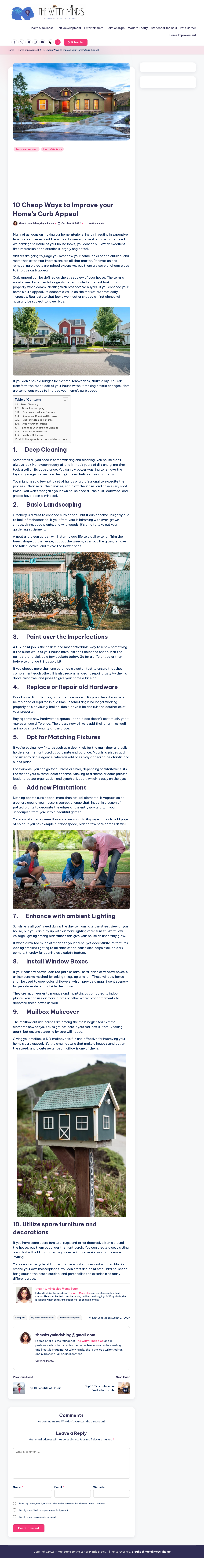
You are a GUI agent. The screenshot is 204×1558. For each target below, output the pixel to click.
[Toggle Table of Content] (63, 400)
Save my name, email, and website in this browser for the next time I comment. (63, 1503)
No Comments (96, 223)
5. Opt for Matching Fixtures (35, 419)
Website (99, 1487)
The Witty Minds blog (79, 1293)
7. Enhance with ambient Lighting (37, 427)
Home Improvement (26, 149)
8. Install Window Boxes (32, 431)
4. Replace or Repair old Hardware (38, 416)
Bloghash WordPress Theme (151, 1551)
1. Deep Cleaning (27, 404)
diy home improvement (42, 1317)
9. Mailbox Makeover (30, 435)
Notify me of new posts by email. (37, 1516)
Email (59, 1487)
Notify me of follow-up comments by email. (44, 1510)
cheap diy (20, 1317)
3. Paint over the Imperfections (36, 412)
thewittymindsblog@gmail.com (65, 1334)
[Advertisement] (71, 176)
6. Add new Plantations (32, 423)
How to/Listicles (52, 149)
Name (18, 1487)
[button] (75, 42)
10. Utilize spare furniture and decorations (42, 439)
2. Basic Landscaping (30, 408)
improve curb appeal (70, 1317)
